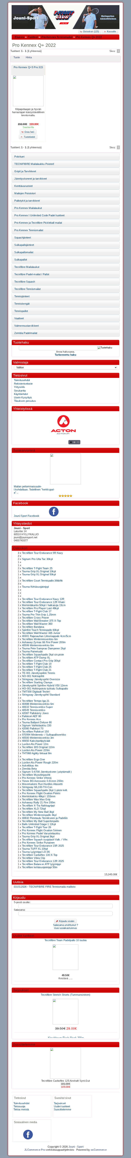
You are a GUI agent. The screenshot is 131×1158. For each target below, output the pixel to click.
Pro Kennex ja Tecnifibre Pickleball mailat (38, 222)
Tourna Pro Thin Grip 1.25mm (39, 614)
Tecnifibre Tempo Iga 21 (35, 701)
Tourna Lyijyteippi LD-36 (36, 852)
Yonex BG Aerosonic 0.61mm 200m (43, 781)
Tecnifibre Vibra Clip (33, 858)
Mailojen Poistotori (25, 193)
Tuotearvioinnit (24, 450)
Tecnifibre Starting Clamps (37, 682)
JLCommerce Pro (34, 1149)
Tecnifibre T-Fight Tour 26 (36, 827)
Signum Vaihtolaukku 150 (36, 725)
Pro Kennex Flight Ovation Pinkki (41, 793)
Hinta (29, 57)
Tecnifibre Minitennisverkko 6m (40, 639)
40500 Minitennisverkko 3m (38, 737)
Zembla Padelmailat (25, 333)
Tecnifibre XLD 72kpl (34, 808)
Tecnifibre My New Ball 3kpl (38, 812)
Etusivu (19, 37)
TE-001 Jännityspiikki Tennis (38, 673)
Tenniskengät (22, 303)
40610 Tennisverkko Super (37, 707)
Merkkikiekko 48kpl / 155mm (39, 796)
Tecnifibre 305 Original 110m (38, 747)
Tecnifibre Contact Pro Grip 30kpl (41, 660)
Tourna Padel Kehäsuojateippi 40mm (65, 981)
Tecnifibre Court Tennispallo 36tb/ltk (42, 580)
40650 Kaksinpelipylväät (36, 740)
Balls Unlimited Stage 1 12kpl (39, 824)
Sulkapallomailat (23, 252)
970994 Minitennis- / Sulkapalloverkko (44, 734)
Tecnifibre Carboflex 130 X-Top (39, 855)
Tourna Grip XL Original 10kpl (39, 571)
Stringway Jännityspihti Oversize (41, 679)
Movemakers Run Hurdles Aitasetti (42, 784)
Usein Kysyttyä (23, 397)
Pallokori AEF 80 (31, 716)
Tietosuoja (19, 1106)
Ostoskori (20, 548)
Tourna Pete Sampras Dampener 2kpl (44, 648)
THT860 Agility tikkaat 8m (37, 753)
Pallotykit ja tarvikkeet (27, 200)
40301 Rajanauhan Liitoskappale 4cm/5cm (46, 636)
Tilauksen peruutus (25, 401)
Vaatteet (19, 318)
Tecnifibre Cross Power (35, 617)
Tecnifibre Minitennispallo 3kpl (39, 815)
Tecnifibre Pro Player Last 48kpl (40, 608)
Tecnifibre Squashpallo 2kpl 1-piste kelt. (45, 790)
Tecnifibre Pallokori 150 (35, 731)
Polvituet (19, 156)
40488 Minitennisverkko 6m (38, 704)
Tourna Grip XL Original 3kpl (38, 836)
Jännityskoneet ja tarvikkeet (30, 178)
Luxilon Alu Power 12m (35, 744)
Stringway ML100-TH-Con (37, 787)
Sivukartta (20, 390)
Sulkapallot (20, 259)
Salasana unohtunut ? (65, 925)
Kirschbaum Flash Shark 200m (66, 1033)
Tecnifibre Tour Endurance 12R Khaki (43, 602)
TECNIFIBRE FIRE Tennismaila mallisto (44, 886)
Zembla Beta (29, 768)
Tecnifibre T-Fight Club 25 (37, 667)
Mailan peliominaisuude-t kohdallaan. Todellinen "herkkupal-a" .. (34, 489)
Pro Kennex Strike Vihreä (36, 778)
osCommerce (99, 1149)
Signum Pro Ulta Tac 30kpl (37, 559)
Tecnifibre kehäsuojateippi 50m (40, 867)
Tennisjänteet (22, 296)
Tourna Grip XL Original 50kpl (39, 574)
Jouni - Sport (76, 1146)
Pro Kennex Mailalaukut (28, 208)
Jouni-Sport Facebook (26, 516)
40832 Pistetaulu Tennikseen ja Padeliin (45, 818)
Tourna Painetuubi (32, 651)
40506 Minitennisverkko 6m (38, 645)
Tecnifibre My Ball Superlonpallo (40, 821)
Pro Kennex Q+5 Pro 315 (28, 67)
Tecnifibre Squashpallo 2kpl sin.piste (43, 654)
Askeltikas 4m (30, 765)
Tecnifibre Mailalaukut (26, 267)
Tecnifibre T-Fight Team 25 (37, 568)
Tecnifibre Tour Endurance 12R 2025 (43, 861)
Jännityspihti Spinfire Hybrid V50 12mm (45, 685)
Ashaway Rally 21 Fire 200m (38, 802)
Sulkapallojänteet (24, 245)
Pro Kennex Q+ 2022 (89, 37)
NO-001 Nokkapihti (33, 676)
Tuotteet (33, 37)
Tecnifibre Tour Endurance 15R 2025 (43, 845)
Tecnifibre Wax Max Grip (36, 799)
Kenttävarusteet (23, 186)
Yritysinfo (19, 387)
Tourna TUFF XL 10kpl (35, 848)
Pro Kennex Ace (31, 719)
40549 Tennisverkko (33, 710)
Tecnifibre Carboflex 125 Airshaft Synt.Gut (65, 1080)
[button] (89, 31)
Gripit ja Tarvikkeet (25, 171)
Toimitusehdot (22, 380)
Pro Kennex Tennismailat (56, 37)
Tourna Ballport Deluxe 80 (37, 722)
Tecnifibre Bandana (33, 627)
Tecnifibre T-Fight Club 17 (37, 611)
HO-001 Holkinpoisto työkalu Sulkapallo (45, 688)
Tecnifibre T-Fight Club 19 (37, 663)
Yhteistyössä (22, 408)
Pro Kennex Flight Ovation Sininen (42, 830)
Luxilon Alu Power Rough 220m (40, 762)
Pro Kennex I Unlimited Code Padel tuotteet (39, 215)
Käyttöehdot (21, 394)
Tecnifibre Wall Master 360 (37, 623)
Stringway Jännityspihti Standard (41, 694)
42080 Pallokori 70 (32, 728)
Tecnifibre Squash (24, 281)
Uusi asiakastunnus (65, 928)
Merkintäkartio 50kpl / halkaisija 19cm (44, 605)
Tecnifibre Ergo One (33, 759)
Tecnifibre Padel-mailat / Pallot (31, 274)
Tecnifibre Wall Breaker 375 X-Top (41, 620)
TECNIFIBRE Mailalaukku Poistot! (34, 164)
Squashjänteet (22, 237)
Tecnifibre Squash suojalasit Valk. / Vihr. (45, 839)
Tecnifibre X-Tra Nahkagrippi (38, 805)
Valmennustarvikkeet (26, 325)
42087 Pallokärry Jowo (35, 713)
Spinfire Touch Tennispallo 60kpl (40, 630)
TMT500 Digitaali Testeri (36, 691)
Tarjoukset (21, 990)
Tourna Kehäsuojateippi (35, 586)
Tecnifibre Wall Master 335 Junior (41, 633)
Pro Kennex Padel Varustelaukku (41, 833)
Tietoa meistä (21, 1109)
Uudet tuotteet (23, 935)
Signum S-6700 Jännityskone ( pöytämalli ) (47, 771)
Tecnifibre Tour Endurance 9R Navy (42, 553)
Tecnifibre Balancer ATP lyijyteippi (41, 864)
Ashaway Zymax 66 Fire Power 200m (44, 642)
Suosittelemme (24, 1044)
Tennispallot (21, 311)
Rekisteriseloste (23, 383)
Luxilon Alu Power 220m (36, 750)
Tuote (16, 57)
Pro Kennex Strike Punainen (38, 842)
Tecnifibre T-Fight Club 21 (37, 670)
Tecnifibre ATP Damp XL (36, 657)
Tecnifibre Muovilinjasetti (36, 774)
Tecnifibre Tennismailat (27, 289)
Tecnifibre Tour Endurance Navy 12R (43, 599)
